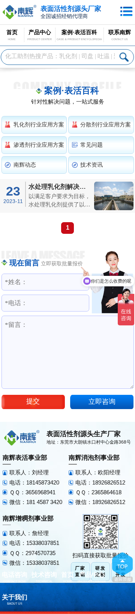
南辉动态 (25, 165)
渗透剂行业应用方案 (39, 145)
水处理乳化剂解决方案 (60, 186)
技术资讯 (91, 165)
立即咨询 (102, 401)
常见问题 (91, 145)
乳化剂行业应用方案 (39, 125)
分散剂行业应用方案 (105, 125)
